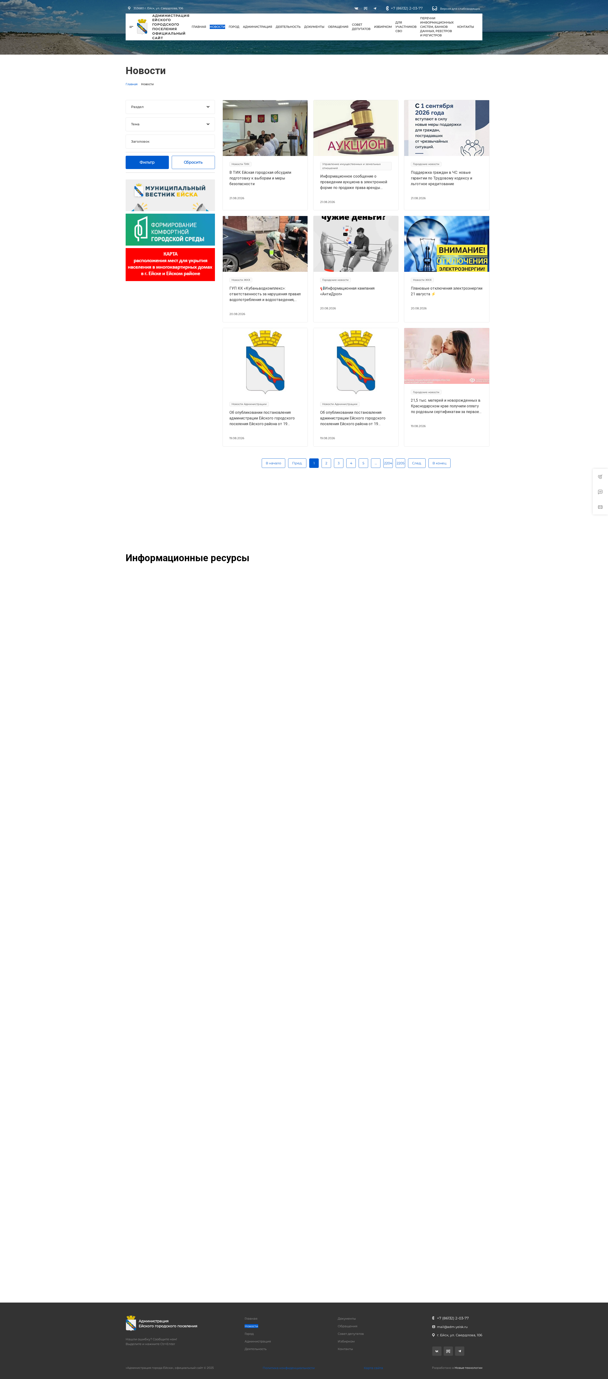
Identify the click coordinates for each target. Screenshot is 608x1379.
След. (417, 463)
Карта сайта (373, 1368)
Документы (314, 26)
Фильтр (147, 162)
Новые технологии (468, 1368)
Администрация (257, 26)
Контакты (465, 26)
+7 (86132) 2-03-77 (407, 8)
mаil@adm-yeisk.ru (452, 1327)
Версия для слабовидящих (459, 8)
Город (234, 26)
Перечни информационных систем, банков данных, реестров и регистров (437, 26)
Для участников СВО (406, 27)
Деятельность (288, 26)
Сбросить (193, 162)
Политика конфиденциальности (289, 1368)
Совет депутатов (361, 27)
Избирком (383, 26)
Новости (217, 26)
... (376, 463)
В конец (439, 463)
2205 (400, 463)
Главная (199, 26)
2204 (388, 463)
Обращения (338, 26)
